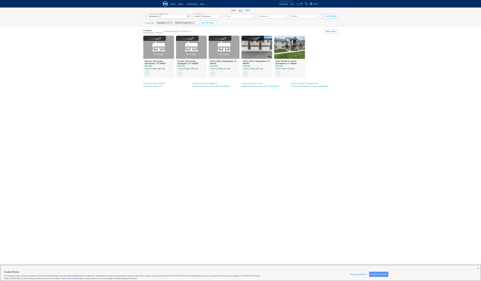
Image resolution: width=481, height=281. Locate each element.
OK (478, 268)
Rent (247, 10)
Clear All (150, 23)
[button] (146, 16)
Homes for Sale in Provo (252, 83)
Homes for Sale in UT (152, 86)
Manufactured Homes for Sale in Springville (211, 86)
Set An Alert (208, 22)
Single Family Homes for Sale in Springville (260, 86)
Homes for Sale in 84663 (154, 83)
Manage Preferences (359, 274)
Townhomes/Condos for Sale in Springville (309, 86)
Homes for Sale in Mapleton (204, 83)
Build (233, 10)
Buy (240, 10)
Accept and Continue (379, 274)
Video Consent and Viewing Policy (69, 278)
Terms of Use (248, 276)
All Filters (331, 16)
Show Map (331, 31)
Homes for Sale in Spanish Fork (304, 83)
